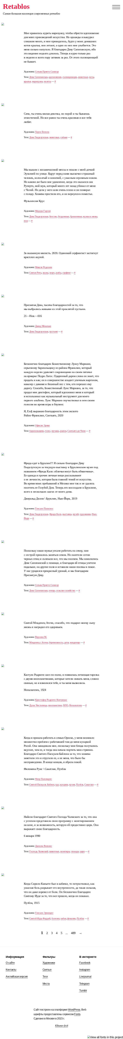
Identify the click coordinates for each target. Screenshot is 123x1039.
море (52, 272)
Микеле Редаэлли (43, 267)
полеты (47, 81)
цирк (82, 851)
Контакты (11, 969)
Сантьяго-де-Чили (76, 430)
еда (57, 784)
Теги (45, 976)
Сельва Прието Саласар (47, 71)
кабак (63, 918)
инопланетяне (55, 705)
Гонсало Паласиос (44, 508)
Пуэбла (79, 784)
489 (73, 933)
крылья (27, 81)
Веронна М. (41, 636)
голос (47, 430)
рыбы (58, 272)
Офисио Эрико (42, 425)
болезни (55, 918)
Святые (47, 969)
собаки (63, 137)
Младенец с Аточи (38, 642)
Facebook (84, 962)
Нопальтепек (75, 705)
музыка (55, 430)
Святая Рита (35, 272)
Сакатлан (89, 784)
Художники (49, 962)
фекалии (71, 918)
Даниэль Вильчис (43, 845)
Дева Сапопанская (38, 77)
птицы (52, 590)
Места (46, 983)
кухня (72, 784)
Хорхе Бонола (42, 131)
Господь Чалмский (38, 851)
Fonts (77, 1014)
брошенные (76, 216)
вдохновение (55, 77)
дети (66, 642)
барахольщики (36, 430)
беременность (56, 642)
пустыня (53, 331)
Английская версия (17, 976)
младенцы (75, 642)
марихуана (37, 81)
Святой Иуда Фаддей (39, 918)
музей (76, 514)
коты (91, 77)
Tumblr (83, 990)
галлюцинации (70, 77)
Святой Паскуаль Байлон (41, 784)
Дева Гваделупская (38, 137)
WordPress (74, 1009)
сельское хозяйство (65, 590)
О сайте (10, 962)
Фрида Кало (55, 514)
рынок (63, 430)
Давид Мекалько (43, 326)
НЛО (65, 705)
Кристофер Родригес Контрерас (51, 699)
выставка (66, 514)
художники (85, 514)
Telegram (84, 983)
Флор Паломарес (43, 778)
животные (83, 77)
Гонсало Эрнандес (44, 912)
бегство (53, 216)
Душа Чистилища (38, 705)
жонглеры (65, 851)
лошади (75, 851)
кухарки (64, 784)
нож (26, 220)
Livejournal (85, 976)
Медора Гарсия (42, 210)
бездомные (63, 216)
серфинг (66, 272)
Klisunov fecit (61, 1025)
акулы (45, 272)
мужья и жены (90, 216)
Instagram (84, 969)
